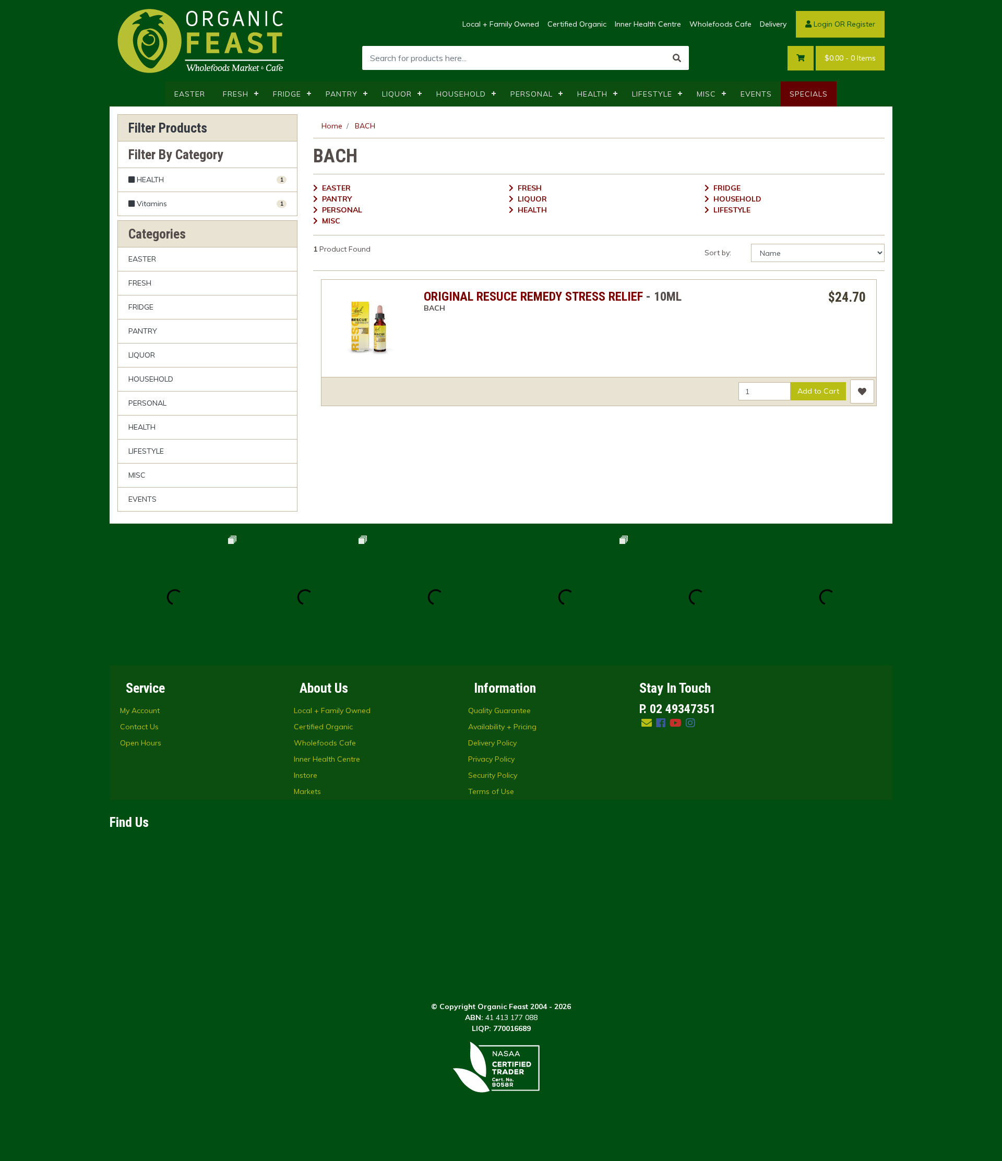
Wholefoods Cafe (720, 24)
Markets (307, 791)
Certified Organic (576, 24)
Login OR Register (843, 24)
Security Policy (492, 775)
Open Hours (140, 743)
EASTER (189, 94)
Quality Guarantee (499, 710)
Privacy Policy (491, 759)
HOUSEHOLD (461, 94)
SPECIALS (809, 94)
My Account (140, 710)
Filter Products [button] (167, 128)
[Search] (677, 58)
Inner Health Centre (648, 24)
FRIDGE (287, 94)
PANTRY (341, 94)
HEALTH (592, 94)
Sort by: (718, 252)
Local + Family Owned (500, 24)
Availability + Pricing (502, 726)
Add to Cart (818, 391)
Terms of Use (491, 791)
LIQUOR (397, 94)
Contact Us (139, 726)
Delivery (773, 24)
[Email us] (646, 722)
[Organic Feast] (202, 40)
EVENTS (756, 94)
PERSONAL (531, 94)
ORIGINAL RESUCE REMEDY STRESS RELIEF (533, 296)
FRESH (235, 94)
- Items (850, 58)
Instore (305, 775)
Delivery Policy (492, 743)
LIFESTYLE (652, 94)
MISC (706, 94)
